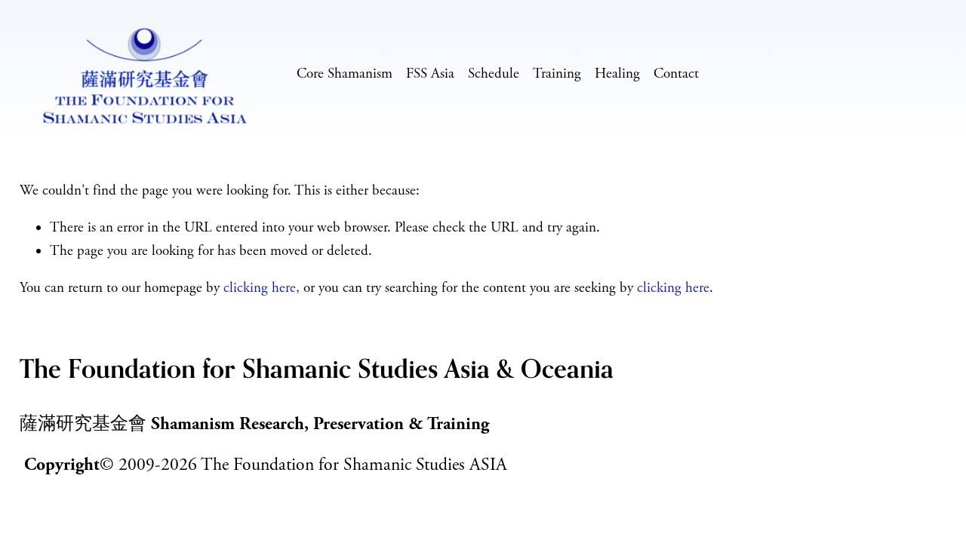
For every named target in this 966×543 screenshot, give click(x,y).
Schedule (493, 74)
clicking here (259, 288)
